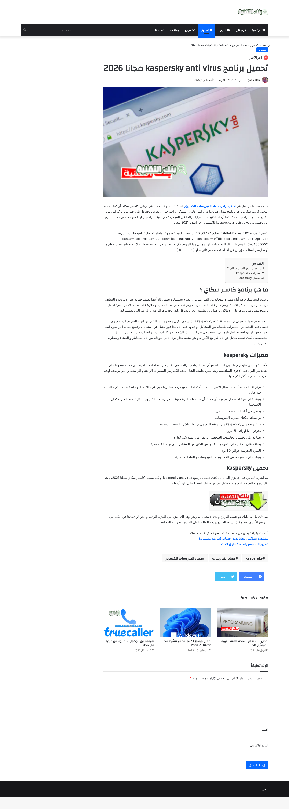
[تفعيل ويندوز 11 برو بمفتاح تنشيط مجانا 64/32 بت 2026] (185, 622)
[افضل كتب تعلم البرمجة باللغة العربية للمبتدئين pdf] (242, 622)
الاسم (265, 729)
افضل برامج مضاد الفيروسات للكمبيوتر (210, 206)
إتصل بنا (159, 30)
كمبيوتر (205, 30)
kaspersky (254, 558)
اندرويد (222, 30)
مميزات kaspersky (248, 273)
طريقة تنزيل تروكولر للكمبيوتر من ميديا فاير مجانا (130, 643)
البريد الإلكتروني (259, 745)
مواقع (188, 30)
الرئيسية (257, 30)
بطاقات (174, 30)
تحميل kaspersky (249, 278)
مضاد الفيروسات (224, 558)
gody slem (254, 80)
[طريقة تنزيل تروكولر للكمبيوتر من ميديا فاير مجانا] (128, 622)
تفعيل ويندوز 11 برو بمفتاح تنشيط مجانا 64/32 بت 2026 (186, 643)
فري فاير (241, 30)
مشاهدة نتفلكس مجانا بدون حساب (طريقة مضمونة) (233, 538)
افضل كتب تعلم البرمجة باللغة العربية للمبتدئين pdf (244, 643)
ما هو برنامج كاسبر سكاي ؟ (244, 268)
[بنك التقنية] (253, 11)
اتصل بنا (263, 789)
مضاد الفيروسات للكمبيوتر (183, 558)
